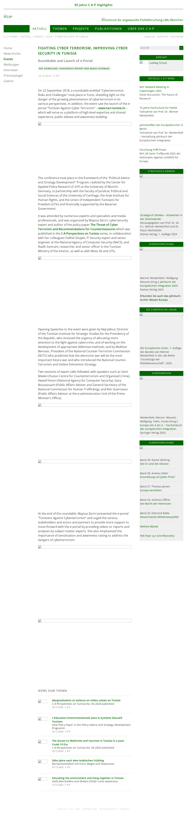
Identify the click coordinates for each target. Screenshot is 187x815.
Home (8, 48)
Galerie (9, 81)
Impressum (90, 809)
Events (38, 36)
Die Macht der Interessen (155, 503)
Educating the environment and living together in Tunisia (87, 778)
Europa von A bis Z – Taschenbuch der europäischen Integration (161, 427)
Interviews (11, 70)
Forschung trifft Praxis (153, 149)
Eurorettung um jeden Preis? (157, 477)
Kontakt (162, 36)
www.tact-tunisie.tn (111, 108)
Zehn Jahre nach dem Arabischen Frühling (78, 760)
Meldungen (11, 65)
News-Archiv (12, 54)
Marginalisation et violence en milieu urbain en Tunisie (86, 700)
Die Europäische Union (154, 348)
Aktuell (40, 29)
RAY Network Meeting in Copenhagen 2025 (154, 89)
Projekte (81, 29)
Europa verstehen (151, 490)
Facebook (177, 36)
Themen (60, 29)
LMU (78, 809)
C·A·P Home (11, 36)
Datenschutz (108, 809)
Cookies (124, 809)
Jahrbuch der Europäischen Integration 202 (158, 283)
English (150, 36)
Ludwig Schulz (158, 63)
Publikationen (108, 29)
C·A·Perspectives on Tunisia (80, 233)
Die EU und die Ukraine (154, 463)
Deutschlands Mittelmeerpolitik (159, 517)
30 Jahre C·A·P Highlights (93, 5)
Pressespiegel (13, 75)
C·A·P (70, 809)
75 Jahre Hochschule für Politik (158, 108)
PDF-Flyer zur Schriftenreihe (157, 535)
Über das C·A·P (141, 29)
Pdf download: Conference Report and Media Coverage (74, 68)
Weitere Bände (149, 526)
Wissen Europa (158, 299)
